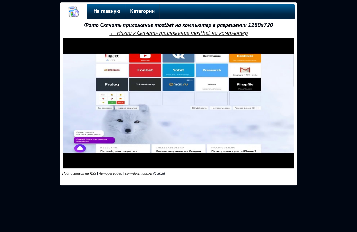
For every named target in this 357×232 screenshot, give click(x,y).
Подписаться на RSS (79, 173)
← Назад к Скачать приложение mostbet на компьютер (179, 33)
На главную (107, 11)
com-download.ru (138, 173)
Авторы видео (110, 173)
